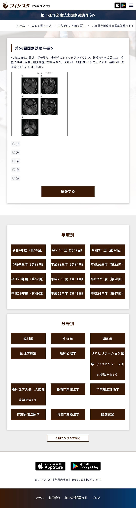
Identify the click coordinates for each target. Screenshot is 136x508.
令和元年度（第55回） (28, 264)
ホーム (21, 25)
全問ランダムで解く (67, 438)
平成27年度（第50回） (108, 279)
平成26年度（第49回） (28, 293)
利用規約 (54, 497)
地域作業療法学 (68, 414)
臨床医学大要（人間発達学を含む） (28, 394)
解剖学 (28, 338)
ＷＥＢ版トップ (41, 25)
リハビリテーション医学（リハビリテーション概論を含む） (107, 364)
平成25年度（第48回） (68, 293)
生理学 (68, 338)
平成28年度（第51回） (68, 279)
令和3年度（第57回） (68, 250)
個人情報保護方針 (76, 497)
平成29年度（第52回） (28, 279)
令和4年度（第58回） (71, 25)
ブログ (96, 497)
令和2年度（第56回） (108, 250)
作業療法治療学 (28, 414)
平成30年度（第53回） (108, 264)
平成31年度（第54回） (68, 264)
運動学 (108, 338)
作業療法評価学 (107, 389)
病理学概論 (28, 353)
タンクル (95, 479)
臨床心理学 (68, 353)
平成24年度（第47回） (108, 293)
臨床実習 (107, 414)
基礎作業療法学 (68, 389)
